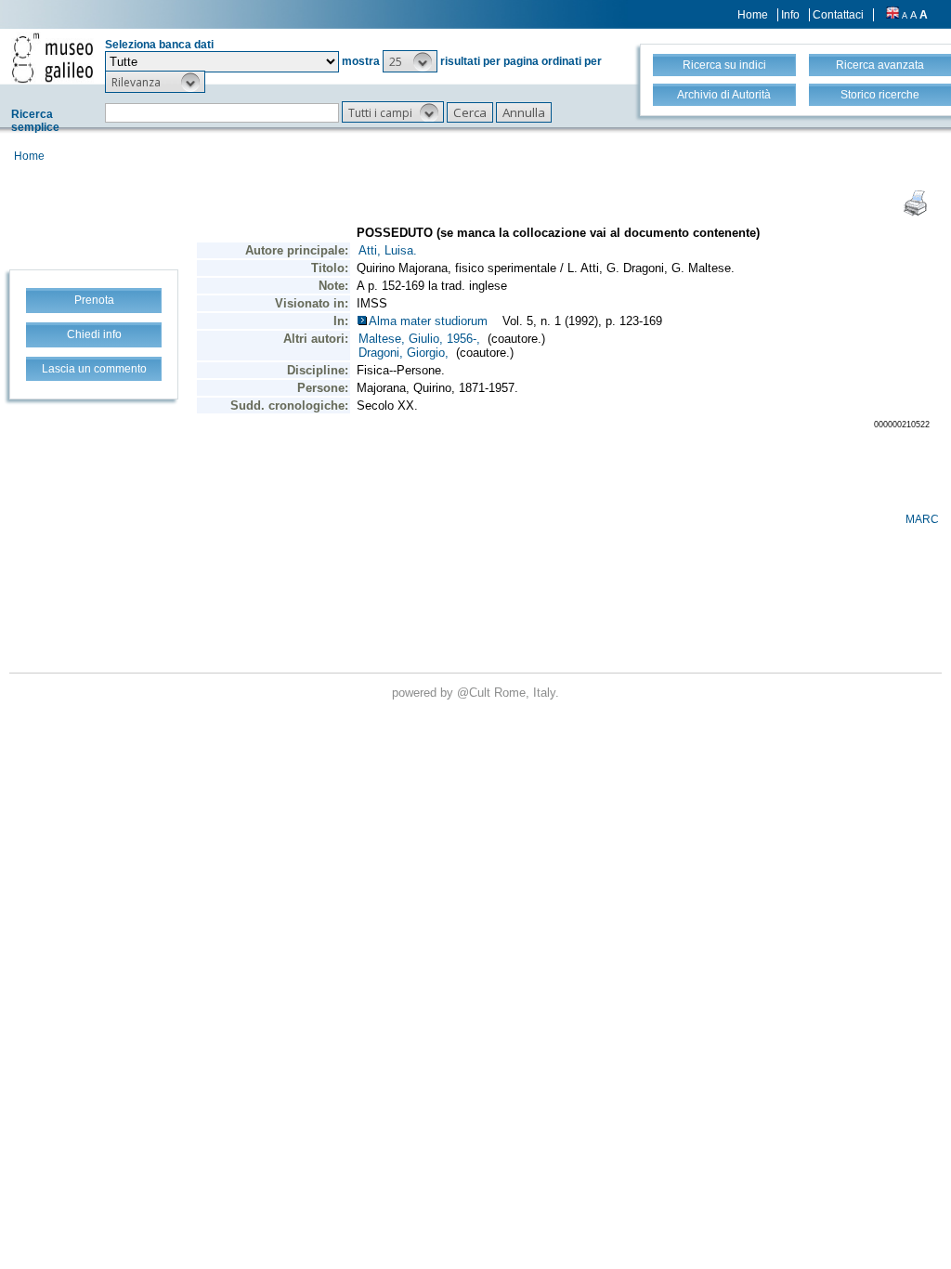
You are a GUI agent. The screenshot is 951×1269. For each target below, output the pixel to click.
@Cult (475, 693)
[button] (410, 61)
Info (790, 14)
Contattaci (838, 14)
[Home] (52, 58)
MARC (922, 519)
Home (752, 14)
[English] (892, 14)
